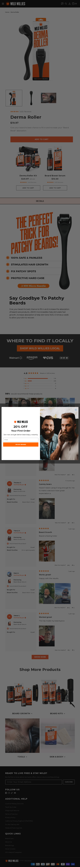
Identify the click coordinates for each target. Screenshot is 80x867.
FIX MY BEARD (21, 444)
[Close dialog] (76, 410)
